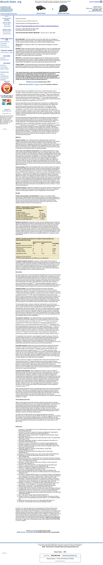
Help (91, 8)
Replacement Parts (4, 59)
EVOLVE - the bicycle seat (28, 532)
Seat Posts (2, 57)
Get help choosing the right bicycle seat (6, 19)
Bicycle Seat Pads (7, 31)
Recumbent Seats (7, 33)
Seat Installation (4, 67)
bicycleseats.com (99, 11)
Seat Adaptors (3, 45)
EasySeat (33, 81)
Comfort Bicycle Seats (5, 6)
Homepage (7, 16)
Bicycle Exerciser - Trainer (7, 52)
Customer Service (4, 72)
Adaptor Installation (4, 68)
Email (95, 8)
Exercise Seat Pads (4, 47)
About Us (2, 74)
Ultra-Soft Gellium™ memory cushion (33, 84)
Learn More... (3, 65)
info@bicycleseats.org (69, 555)
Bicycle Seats (7, 24)
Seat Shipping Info (4, 77)
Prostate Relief (7, 26)
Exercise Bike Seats (4, 41)
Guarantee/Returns (4, 76)
